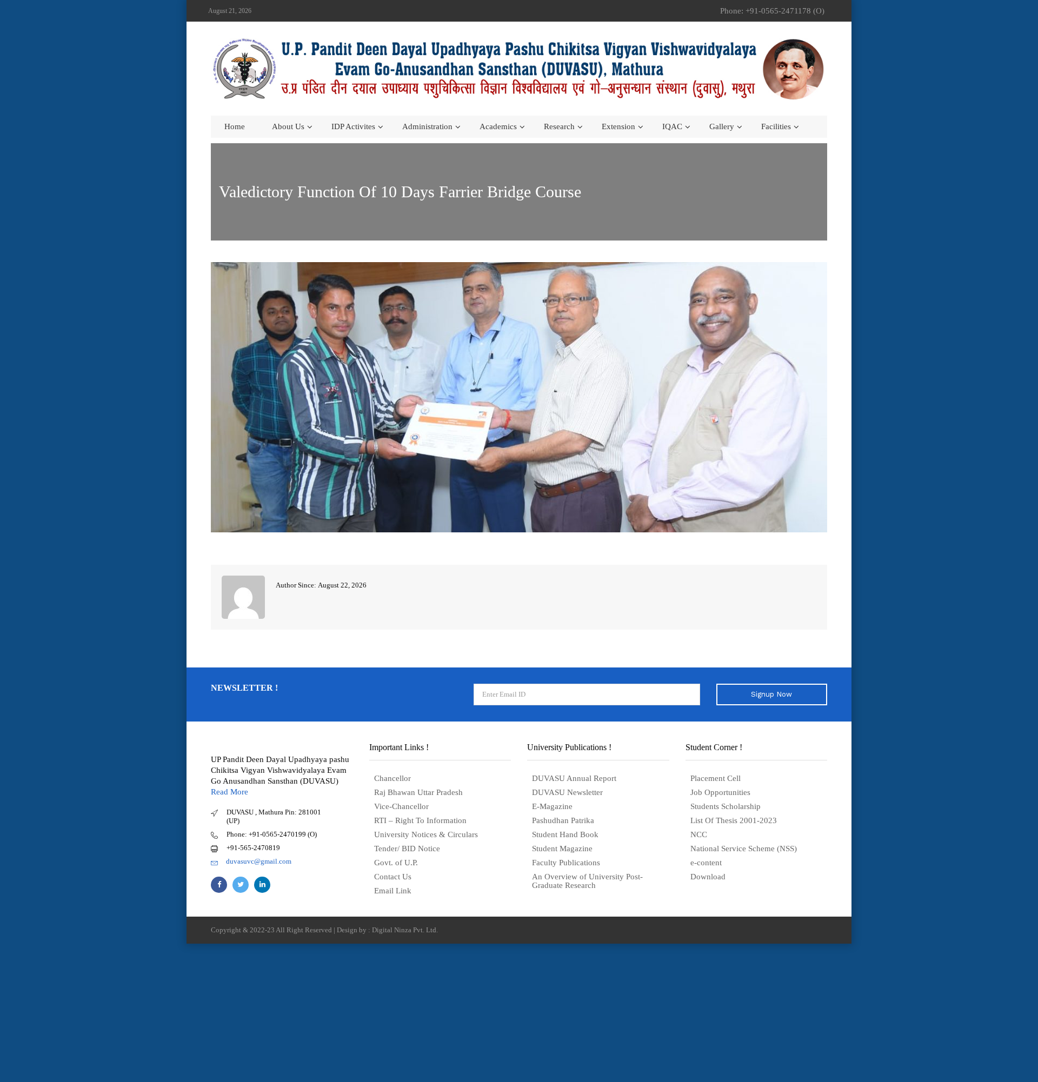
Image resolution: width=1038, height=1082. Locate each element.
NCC (698, 834)
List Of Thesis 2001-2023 (733, 820)
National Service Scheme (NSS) (743, 848)
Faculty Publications (566, 862)
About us (288, 126)
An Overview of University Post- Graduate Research (587, 881)
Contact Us (392, 876)
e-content (706, 862)
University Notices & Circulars (426, 834)
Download (708, 876)
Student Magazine (562, 848)
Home (234, 126)
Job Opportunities (720, 792)
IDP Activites (353, 126)
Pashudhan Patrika (563, 820)
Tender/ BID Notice (407, 848)
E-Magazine (552, 806)
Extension (618, 126)
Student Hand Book (565, 834)
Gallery (721, 126)
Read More (229, 791)
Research (559, 126)
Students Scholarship (725, 806)
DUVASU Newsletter (567, 792)
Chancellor (392, 778)
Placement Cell (715, 778)
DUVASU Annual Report (574, 778)
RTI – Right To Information (420, 820)
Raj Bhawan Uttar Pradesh (418, 792)
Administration (427, 126)
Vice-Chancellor (401, 806)
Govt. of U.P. (396, 862)
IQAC (672, 126)
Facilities (776, 126)
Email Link (392, 890)
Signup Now (771, 694)
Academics (498, 126)
